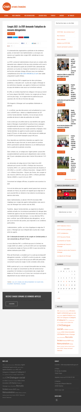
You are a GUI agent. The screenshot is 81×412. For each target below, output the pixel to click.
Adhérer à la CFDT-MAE (63, 43)
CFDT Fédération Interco (64, 226)
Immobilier (72, 332)
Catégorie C (62, 320)
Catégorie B (13, 372)
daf (23, 282)
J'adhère (11, 303)
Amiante (74, 315)
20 (66, 285)
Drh (42, 282)
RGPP (69, 340)
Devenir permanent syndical (65, 47)
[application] (66, 194)
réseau (71, 344)
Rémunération (63, 344)
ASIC (58, 317)
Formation (59, 332)
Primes (58, 337)
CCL (68, 320)
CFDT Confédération (62, 233)
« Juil (58, 298)
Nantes (62, 334)
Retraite (65, 340)
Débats (66, 329)
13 (66, 281)
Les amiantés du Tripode (63, 240)
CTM (59, 325)
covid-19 (65, 322)
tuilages (23, 283)
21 (69, 285)
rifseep (72, 340)
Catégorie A (66, 317)
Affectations (72, 311)
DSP (64, 329)
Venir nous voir (59, 390)
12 (63, 281)
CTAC (72, 322)
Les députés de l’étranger (64, 256)
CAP (61, 317)
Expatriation (71, 329)
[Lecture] (59, 198)
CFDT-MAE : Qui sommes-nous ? (66, 32)
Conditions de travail (9, 374)
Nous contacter (61, 39)
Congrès (61, 322)
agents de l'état (72, 313)
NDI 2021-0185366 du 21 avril (29, 73)
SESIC (61, 348)
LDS (58, 334)
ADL (58, 311)
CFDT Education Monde (63, 237)
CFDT (7, 6)
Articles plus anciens (70, 179)
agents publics (60, 315)
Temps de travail (68, 348)
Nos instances (61, 35)
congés (19, 282)
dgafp (38, 282)
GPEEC (63, 332)
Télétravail (17, 283)
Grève (66, 332)
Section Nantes (12, 395)
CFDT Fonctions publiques (64, 229)
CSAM (69, 322)
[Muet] (71, 198)
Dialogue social (17, 378)
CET (16, 282)
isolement (10, 283)
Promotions (62, 337)
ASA (13, 282)
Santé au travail (68, 346)
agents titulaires (67, 315)
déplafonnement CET (31, 282)
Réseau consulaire (60, 346)
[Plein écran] (74, 198)
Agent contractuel (62, 313)
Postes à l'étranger (70, 334)
